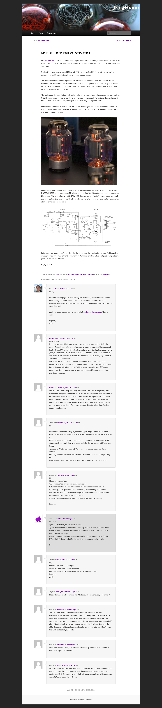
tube (84, 274)
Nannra (51, 388)
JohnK (51, 338)
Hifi (58, 274)
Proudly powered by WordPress (81, 700)
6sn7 (69, 274)
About (41, 33)
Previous (121, 40)
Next (128, 40)
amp (73, 274)
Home (33, 33)
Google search (52, 33)
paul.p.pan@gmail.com (92, 312)
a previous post (49, 60)
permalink (106, 274)
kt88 (81, 274)
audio (77, 274)
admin (90, 274)
